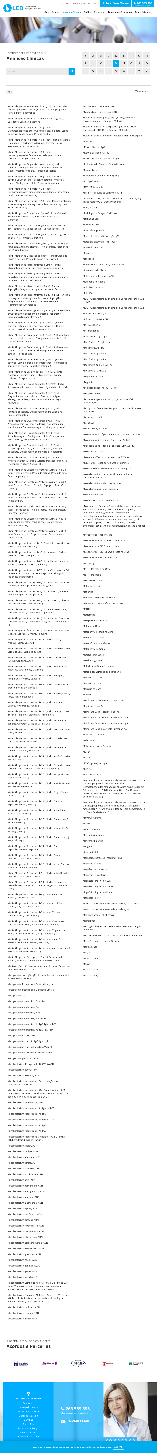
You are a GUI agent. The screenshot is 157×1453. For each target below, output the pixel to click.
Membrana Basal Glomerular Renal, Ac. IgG (105, 717)
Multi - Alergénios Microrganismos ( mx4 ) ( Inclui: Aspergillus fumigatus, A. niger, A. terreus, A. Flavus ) (35, 287)
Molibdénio (88, 293)
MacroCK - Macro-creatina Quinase (101, 940)
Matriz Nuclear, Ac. (92, 774)
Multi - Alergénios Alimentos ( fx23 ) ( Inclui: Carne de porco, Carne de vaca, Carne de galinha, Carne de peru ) (39, 767)
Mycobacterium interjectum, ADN (25, 1236)
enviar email (78, 1421)
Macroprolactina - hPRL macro (99, 914)
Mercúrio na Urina (92, 683)
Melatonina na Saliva (93, 734)
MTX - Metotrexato (93, 186)
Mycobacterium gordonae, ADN (24, 1254)
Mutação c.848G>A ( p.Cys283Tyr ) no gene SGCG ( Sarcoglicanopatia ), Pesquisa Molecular (110, 119)
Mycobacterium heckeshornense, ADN (28, 1242)
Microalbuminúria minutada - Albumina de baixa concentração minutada (107, 476)
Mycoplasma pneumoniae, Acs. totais (27, 1018)
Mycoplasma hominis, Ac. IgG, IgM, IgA (28, 1041)
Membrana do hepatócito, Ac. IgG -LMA (103, 700)
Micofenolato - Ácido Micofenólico (100, 500)
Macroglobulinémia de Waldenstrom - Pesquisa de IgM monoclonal (112, 928)
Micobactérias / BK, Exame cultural (101, 546)
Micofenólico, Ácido (93, 494)
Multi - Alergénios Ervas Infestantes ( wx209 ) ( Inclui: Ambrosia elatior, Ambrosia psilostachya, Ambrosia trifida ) (38, 385)
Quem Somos (51, 11)
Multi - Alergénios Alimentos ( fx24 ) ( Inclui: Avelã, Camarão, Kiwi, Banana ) (39, 758)
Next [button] (147, 1363)
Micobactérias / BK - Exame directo (101, 557)
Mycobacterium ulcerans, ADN (23, 1075)
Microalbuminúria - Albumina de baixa (102, 483)
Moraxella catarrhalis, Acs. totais (100, 241)
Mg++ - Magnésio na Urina (97, 568)
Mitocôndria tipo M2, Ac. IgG (98, 364)
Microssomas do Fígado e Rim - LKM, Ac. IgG (106, 439)
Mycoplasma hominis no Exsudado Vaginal (30, 1046)
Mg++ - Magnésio (92, 574)
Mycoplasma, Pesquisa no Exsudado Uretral (31, 989)
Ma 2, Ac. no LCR (91, 969)
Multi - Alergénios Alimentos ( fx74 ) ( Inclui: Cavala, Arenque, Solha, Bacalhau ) (34, 641)
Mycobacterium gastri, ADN (22, 1271)
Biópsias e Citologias (120, 11)
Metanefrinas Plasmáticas (96, 643)
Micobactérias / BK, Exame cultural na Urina (105, 540)
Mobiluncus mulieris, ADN (96, 313)
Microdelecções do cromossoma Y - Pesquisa (107, 468)
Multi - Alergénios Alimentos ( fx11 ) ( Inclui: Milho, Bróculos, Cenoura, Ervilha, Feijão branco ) (39, 874)
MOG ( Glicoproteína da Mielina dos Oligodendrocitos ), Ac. (113, 307)
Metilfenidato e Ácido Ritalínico (99, 597)
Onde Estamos (143, 11)
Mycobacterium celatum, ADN (23, 1312)
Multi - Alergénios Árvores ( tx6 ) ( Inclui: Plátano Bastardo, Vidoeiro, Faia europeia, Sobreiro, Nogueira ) (38, 584)
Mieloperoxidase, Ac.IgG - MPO (99, 387)
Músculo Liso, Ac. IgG (94, 147)
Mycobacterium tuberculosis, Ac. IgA (27, 1130)
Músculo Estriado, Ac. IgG (96, 152)
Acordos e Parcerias (82, 3)
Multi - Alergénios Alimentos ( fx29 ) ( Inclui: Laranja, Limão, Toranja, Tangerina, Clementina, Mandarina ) (38, 713)
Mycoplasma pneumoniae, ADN (24, 1012)
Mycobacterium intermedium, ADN (26, 1231)
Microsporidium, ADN (94, 451)
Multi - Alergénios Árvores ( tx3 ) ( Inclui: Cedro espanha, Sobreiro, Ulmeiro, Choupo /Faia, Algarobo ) (37, 611)
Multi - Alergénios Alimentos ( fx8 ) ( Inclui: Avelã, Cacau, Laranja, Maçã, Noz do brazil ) (37, 905)
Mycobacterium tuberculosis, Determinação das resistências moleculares (33, 1083)
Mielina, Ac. (88, 422)
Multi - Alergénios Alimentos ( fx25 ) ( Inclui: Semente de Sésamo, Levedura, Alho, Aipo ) (37, 749)
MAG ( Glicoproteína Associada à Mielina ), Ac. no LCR (110, 903)
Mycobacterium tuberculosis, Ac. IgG (27, 1125)
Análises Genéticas (94, 11)
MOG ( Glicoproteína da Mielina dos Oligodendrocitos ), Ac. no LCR (113, 300)
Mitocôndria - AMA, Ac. (94, 370)
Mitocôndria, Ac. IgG (93, 347)
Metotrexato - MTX (93, 580)
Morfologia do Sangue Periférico (100, 213)
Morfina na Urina (91, 224)
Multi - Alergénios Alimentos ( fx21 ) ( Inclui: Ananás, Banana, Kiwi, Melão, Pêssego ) (39, 785)
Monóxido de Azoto (93, 247)
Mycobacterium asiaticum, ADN (99, 106)
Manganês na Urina (93, 840)
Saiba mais (105, 1447)
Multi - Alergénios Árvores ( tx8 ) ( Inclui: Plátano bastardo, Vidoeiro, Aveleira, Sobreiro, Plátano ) (38, 563)
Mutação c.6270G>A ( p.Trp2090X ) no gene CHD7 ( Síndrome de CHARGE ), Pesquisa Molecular (110, 128)
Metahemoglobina (92, 660)
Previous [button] (10, 1363)
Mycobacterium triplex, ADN (22, 1145)
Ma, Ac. (86, 963)
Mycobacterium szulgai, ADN (23, 1151)
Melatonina (88, 740)
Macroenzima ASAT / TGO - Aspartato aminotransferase (112, 935)
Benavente (28, 1403)
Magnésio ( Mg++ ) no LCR (97, 880)
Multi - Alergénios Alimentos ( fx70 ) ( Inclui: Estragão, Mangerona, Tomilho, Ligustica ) (36, 677)
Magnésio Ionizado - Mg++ (97, 869)
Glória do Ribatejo (28, 1415)
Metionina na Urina (92, 585)
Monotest (88, 253)
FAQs (96, 3)
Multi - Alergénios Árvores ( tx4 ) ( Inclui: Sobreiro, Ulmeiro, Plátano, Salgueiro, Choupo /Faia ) (38, 602)
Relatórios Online (117, 3)
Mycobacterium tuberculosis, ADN (25, 1102)
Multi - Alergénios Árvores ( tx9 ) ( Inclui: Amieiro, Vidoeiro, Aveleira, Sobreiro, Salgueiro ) (38, 554)
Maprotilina (88, 823)
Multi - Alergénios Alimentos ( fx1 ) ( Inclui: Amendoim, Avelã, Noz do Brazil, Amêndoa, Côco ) (39, 950)
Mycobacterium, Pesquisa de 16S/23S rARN (31, 1063)
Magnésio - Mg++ (92, 897)
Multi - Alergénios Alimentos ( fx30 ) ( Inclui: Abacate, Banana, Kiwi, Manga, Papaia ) (35, 704)
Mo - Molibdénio (91, 324)
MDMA (86, 757)
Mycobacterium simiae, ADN (22, 1162)
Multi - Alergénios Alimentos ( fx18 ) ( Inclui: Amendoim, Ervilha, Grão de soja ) (36, 812)
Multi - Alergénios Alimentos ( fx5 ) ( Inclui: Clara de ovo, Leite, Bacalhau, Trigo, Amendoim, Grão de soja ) (37, 923)
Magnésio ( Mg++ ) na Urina (97, 892)
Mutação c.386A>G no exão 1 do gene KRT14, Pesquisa (112, 135)
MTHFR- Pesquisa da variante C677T (102, 192)
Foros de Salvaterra (28, 1411)
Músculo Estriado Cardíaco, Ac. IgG (101, 158)
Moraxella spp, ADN (93, 230)
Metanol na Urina (92, 625)
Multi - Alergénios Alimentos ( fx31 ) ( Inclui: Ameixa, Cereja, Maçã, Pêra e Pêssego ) (39, 695)
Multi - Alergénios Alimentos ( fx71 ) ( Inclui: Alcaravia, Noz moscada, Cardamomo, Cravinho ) (38, 668)
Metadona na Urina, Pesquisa (98, 665)
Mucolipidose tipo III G (95, 181)
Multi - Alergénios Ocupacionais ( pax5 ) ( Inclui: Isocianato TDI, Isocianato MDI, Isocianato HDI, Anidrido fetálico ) (38, 227)
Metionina (88, 591)
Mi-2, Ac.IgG (89, 563)
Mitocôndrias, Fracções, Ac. (97, 342)
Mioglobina (88, 382)
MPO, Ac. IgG (90, 207)
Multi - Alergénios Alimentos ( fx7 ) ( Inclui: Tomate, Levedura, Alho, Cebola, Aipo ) (34, 914)
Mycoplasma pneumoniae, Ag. (23, 1006)
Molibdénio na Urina (93, 287)
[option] (21, 1363)
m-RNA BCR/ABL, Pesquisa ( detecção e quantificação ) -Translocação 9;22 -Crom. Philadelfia (112, 200)
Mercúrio (87, 694)
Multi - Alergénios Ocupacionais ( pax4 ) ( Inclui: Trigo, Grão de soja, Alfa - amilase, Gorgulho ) (38, 236)
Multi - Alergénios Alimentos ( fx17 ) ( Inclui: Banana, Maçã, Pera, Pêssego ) (38, 820)
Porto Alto (28, 1424)
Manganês (88, 846)
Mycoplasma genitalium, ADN (23, 1058)
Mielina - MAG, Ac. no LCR (96, 428)
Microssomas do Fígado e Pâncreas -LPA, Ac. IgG (109, 445)
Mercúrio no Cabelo (93, 677)
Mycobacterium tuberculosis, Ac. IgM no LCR (31, 1108)
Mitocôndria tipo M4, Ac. (95, 359)
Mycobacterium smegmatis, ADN (25, 1156)
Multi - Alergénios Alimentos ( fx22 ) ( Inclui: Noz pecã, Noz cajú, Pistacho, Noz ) (38, 776)
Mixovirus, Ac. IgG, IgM (95, 336)
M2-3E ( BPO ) (90, 975)
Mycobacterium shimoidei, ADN (24, 1168)
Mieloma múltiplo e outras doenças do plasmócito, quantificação (109, 401)
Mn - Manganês (91, 330)
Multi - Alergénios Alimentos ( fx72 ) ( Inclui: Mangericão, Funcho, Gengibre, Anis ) (37, 659)
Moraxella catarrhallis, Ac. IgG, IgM (101, 235)
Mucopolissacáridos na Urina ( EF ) (101, 175)
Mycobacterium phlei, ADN (21, 1179)
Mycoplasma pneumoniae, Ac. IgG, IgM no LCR (32, 1023)
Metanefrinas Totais (93, 637)
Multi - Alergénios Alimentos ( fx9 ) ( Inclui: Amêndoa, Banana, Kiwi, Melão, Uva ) (35, 896)
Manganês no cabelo (93, 834)
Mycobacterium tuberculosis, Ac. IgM (27, 1113)
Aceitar (118, 1447)
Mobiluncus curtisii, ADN (95, 319)
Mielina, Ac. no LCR (92, 417)
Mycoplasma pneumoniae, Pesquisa (26, 1001)
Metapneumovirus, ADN (95, 620)
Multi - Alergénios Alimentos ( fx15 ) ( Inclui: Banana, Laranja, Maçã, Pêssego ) (39, 838)
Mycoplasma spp (16, 995)
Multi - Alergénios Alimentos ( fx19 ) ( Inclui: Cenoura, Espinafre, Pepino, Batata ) (35, 803)
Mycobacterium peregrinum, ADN (25, 1185)
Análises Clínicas (71, 11)
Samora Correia (28, 1432)
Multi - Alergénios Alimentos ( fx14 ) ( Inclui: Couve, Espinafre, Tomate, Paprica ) (34, 847)
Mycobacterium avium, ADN (22, 1318)
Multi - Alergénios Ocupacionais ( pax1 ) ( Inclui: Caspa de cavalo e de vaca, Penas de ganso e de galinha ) (37, 257)
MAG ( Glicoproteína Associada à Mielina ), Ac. (106, 909)
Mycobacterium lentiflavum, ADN (25, 1214)
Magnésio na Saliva (93, 863)
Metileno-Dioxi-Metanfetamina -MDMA (103, 603)
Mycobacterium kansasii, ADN (23, 1219)
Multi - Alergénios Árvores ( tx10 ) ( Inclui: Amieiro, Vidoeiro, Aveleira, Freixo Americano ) (39, 545)
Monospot (88, 258)
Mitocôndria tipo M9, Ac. (95, 353)
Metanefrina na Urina (94, 648)
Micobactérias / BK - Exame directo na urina (106, 551)
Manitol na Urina (91, 829)
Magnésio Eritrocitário (94, 874)
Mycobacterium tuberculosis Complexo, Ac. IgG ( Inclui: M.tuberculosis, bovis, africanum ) (36, 1138)
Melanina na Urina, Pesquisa (97, 745)
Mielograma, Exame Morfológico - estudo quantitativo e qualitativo (112, 410)
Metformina (89, 614)
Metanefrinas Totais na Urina (98, 631)
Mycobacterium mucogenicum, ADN (26, 1191)
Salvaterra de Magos (28, 1428)
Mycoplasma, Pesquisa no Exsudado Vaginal (31, 984)
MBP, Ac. (87, 768)
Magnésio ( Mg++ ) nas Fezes (98, 886)
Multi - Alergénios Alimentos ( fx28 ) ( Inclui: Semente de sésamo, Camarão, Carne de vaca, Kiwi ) (37, 722)
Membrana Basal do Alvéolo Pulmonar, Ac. (105, 728)
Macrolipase (89, 920)
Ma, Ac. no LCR (90, 958)
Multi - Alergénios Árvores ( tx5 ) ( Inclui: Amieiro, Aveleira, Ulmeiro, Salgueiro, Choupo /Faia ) (38, 593)
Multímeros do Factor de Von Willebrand (104, 164)
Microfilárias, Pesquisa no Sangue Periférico (106, 462)
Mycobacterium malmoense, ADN (25, 1202)
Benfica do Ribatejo (28, 1436)
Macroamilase (90, 946)
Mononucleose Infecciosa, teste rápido (103, 264)
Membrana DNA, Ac (93, 705)
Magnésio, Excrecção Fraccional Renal (102, 857)
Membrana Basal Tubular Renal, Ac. (101, 711)
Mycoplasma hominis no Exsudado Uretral (30, 1052)
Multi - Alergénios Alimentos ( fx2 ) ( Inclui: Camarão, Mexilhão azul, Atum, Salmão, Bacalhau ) (35, 941)
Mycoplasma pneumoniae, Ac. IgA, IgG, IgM (30, 1029)
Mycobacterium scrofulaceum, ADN (26, 1174)
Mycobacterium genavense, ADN (25, 1265)
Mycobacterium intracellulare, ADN (26, 1225)
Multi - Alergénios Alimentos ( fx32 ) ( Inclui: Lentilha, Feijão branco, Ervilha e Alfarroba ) (38, 686)
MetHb (86, 608)
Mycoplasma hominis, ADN (21, 1035)
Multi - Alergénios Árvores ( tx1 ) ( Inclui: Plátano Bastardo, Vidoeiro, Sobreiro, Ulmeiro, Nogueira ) (38, 632)
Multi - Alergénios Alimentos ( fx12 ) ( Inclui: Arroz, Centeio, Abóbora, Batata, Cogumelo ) (38, 865)
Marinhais (28, 1419)
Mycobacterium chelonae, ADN (24, 1307)
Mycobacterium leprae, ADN (22, 1208)
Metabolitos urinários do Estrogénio (102, 671)
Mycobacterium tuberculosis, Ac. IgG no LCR (31, 1119)
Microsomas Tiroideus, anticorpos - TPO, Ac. (106, 457)
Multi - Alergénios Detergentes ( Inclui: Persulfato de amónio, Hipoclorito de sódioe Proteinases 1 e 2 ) (35, 958)
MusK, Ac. (88, 141)
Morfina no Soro (91, 218)
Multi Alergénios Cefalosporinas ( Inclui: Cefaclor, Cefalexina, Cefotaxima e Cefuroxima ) (39, 967)
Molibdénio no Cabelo (94, 281)
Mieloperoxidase (91, 393)
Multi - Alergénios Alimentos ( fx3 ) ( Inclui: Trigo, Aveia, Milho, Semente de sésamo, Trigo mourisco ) (36, 932)
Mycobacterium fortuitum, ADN (24, 1276)
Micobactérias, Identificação (97, 534)
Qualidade (65, 3)
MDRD (86, 751)
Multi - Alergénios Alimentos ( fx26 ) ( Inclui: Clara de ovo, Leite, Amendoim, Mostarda (37, 740)
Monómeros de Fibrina (95, 270)
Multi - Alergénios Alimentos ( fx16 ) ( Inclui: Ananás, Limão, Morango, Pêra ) (38, 829)
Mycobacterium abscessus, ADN (100, 111)
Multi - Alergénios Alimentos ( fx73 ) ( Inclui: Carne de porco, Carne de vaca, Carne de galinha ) (39, 650)
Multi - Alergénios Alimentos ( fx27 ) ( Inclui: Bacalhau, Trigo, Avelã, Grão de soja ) (39, 731)
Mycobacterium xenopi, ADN (23, 1069)
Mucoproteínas (91, 169)
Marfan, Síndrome (92, 817)
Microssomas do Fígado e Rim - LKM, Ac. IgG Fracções (111, 434)
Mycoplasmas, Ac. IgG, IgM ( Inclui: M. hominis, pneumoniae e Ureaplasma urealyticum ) (38, 976)
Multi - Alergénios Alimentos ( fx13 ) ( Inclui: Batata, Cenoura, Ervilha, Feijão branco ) (34, 856)
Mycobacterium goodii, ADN (22, 1259)
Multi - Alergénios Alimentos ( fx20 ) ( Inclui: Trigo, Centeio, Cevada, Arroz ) (38, 794)
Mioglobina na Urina (93, 376)
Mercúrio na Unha (92, 688)
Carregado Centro (28, 1407)
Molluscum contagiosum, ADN (98, 275)
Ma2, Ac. (87, 952)
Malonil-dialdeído (91, 852)
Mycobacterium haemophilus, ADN (26, 1248)
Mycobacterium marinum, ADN (24, 1196)
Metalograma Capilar (94, 654)
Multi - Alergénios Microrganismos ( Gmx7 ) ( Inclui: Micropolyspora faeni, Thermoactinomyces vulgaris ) (35, 266)
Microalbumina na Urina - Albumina (101, 488)
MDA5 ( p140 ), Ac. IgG (95, 763)
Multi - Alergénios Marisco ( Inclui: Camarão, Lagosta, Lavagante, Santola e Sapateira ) (35, 120)
